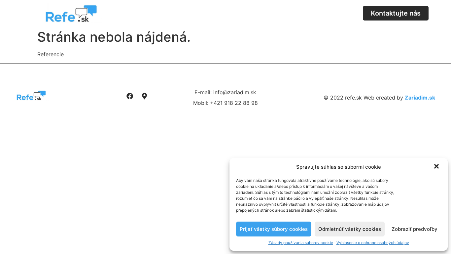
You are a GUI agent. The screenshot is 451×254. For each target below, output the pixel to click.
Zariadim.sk (420, 97)
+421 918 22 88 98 (234, 103)
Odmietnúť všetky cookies (349, 229)
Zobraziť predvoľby (414, 229)
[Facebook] (129, 96)
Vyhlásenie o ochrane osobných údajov (372, 242)
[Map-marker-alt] (144, 96)
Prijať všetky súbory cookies (274, 229)
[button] (437, 167)
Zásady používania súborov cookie (300, 242)
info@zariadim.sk (234, 92)
